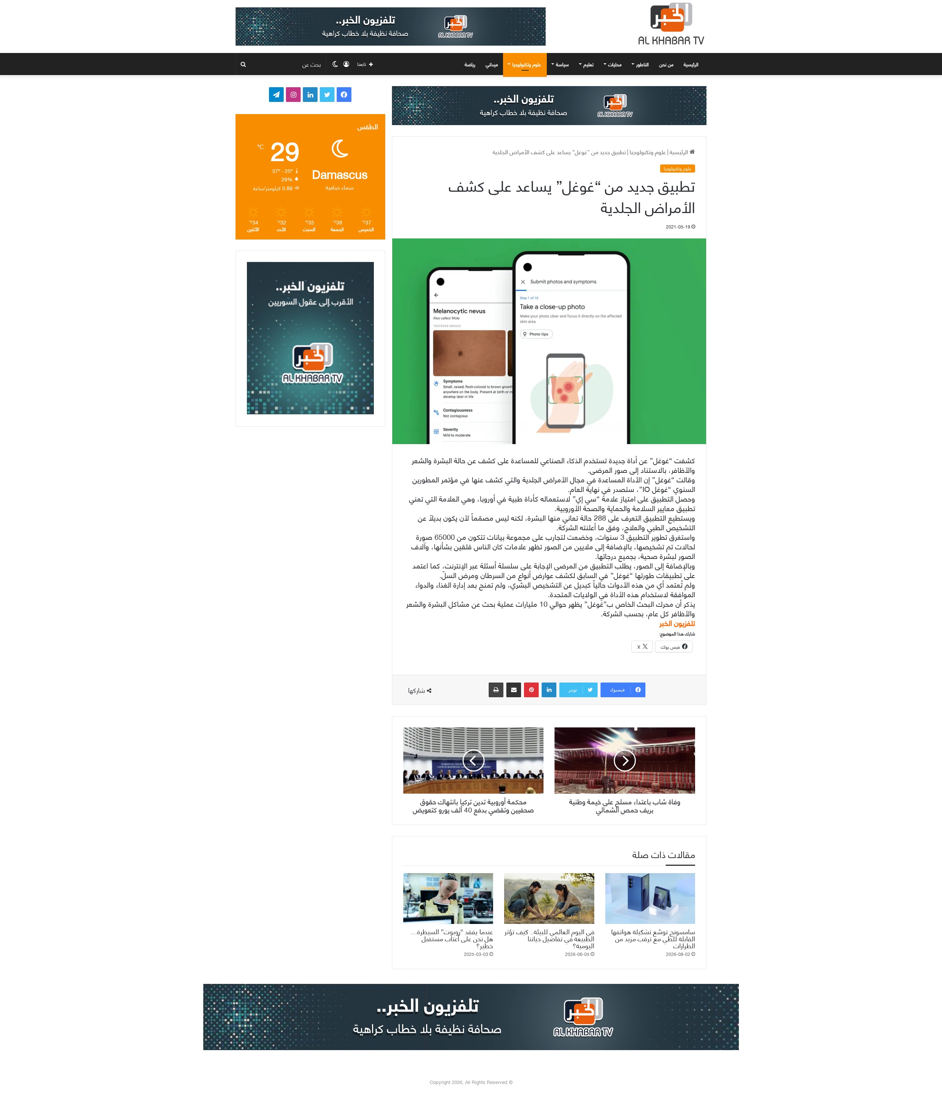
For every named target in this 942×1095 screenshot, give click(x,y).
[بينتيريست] (531, 690)
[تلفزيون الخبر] (669, 23)
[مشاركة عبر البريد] (513, 690)
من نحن (666, 64)
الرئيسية (692, 64)
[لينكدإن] (549, 690)
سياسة (562, 64)
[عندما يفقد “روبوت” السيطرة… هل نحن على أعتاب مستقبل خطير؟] (448, 898)
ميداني (492, 64)
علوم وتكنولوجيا (526, 64)
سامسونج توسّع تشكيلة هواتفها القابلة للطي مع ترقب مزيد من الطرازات (653, 938)
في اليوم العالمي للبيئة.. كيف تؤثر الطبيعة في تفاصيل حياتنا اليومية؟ (549, 938)
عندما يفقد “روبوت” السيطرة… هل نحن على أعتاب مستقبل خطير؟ (452, 938)
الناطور (642, 64)
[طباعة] (496, 690)
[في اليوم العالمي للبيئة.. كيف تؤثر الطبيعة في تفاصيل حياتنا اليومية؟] (549, 898)
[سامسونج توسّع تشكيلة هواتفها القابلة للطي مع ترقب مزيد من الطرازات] (650, 898)
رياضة (470, 64)
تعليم (589, 64)
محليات (614, 64)
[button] (549, 622)
